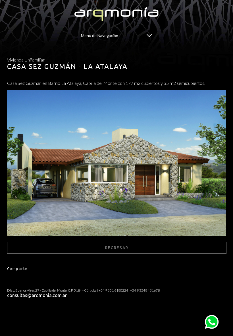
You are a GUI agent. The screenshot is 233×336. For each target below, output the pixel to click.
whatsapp (212, 317)
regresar (116, 247)
